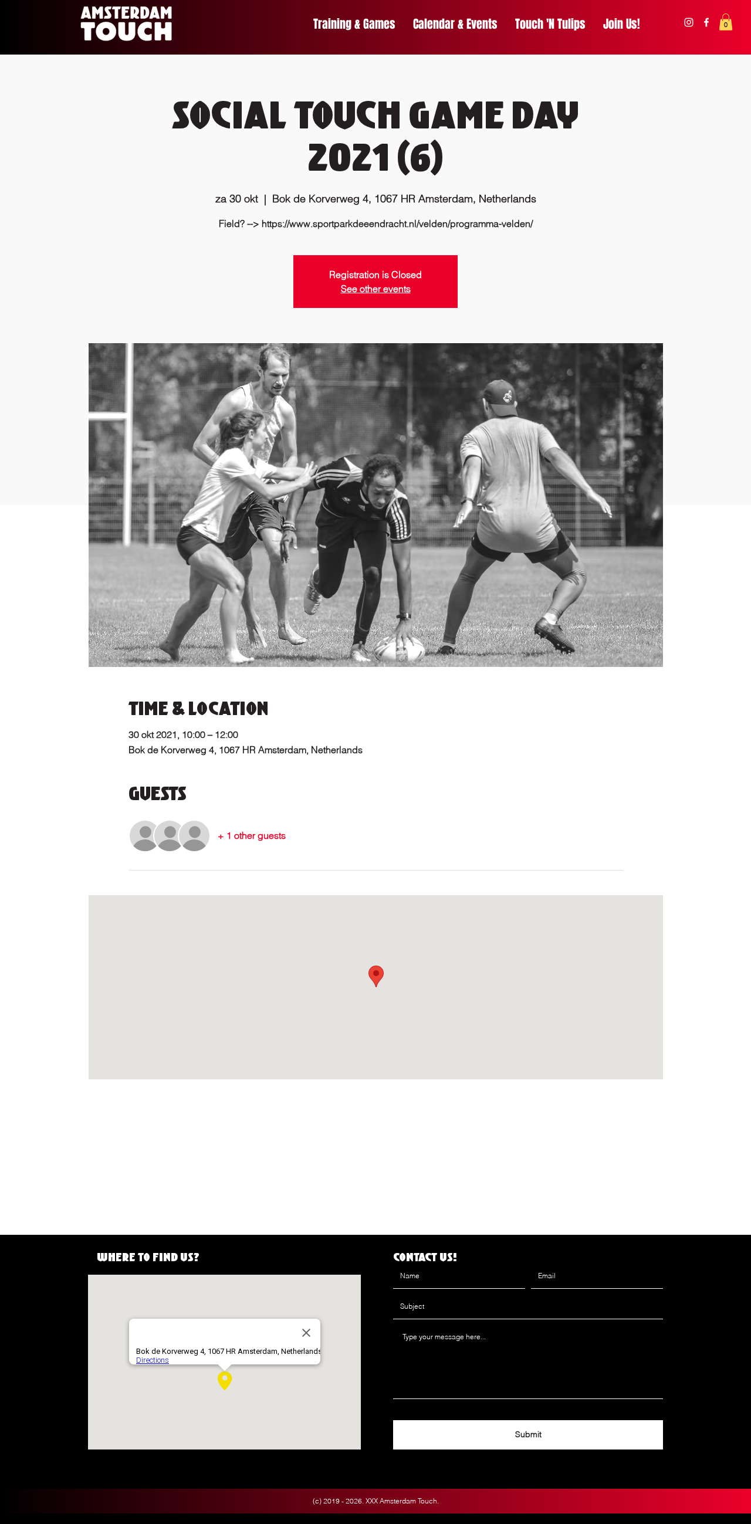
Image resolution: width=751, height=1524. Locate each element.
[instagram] (689, 22)
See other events (376, 288)
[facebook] (706, 22)
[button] (726, 22)
